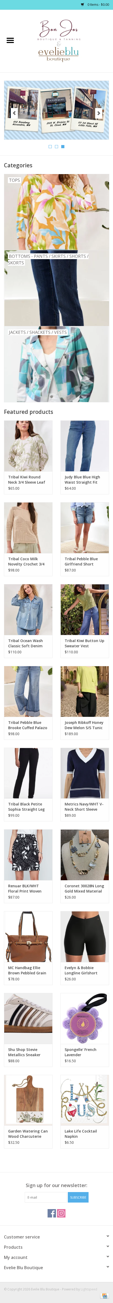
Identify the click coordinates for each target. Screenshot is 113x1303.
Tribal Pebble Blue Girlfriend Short (81, 561)
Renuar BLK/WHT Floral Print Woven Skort (25, 888)
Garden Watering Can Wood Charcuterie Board (28, 1134)
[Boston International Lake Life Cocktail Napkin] (84, 1100)
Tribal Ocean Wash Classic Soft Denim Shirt (25, 643)
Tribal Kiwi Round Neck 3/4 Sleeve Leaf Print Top (26, 479)
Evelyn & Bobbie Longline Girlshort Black (81, 970)
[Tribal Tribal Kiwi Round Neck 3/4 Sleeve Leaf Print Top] (28, 445)
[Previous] (14, 113)
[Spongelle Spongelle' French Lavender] (84, 1018)
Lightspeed (89, 1289)
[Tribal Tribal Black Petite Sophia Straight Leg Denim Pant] (28, 773)
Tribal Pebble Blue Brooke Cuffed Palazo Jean (27, 725)
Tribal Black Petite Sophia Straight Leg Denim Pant (26, 807)
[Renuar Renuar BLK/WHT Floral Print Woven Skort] (28, 854)
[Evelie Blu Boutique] (67, 40)
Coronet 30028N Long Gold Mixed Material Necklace (84, 888)
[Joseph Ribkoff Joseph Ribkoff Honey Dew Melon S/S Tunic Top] (84, 691)
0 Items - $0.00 (98, 4)
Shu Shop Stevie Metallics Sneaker (24, 1052)
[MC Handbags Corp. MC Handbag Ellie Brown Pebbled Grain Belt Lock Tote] (28, 936)
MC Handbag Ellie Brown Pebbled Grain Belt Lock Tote (27, 970)
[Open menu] (10, 40)
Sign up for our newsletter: (56, 1185)
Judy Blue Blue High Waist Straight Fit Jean (82, 479)
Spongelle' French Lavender (80, 1052)
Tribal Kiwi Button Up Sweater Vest (84, 643)
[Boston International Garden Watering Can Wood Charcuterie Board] (28, 1100)
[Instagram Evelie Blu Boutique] (61, 1213)
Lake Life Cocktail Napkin (81, 1134)
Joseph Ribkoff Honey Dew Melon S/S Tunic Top (84, 725)
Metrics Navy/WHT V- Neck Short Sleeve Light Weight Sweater (84, 807)
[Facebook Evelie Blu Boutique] (52, 1213)
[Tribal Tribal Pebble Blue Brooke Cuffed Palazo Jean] (28, 691)
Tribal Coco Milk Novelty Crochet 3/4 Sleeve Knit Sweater (26, 561)
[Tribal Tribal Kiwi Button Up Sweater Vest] (84, 609)
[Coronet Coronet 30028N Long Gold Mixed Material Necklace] (84, 854)
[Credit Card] (103, 1296)
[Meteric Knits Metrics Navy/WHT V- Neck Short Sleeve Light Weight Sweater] (84, 773)
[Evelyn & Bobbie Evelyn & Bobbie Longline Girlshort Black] (84, 936)
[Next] (98, 113)
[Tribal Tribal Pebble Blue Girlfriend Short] (84, 527)
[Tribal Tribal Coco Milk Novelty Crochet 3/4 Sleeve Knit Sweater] (28, 527)
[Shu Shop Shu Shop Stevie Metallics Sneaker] (28, 1018)
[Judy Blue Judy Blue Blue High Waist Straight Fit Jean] (84, 445)
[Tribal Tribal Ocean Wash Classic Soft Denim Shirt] (28, 609)
